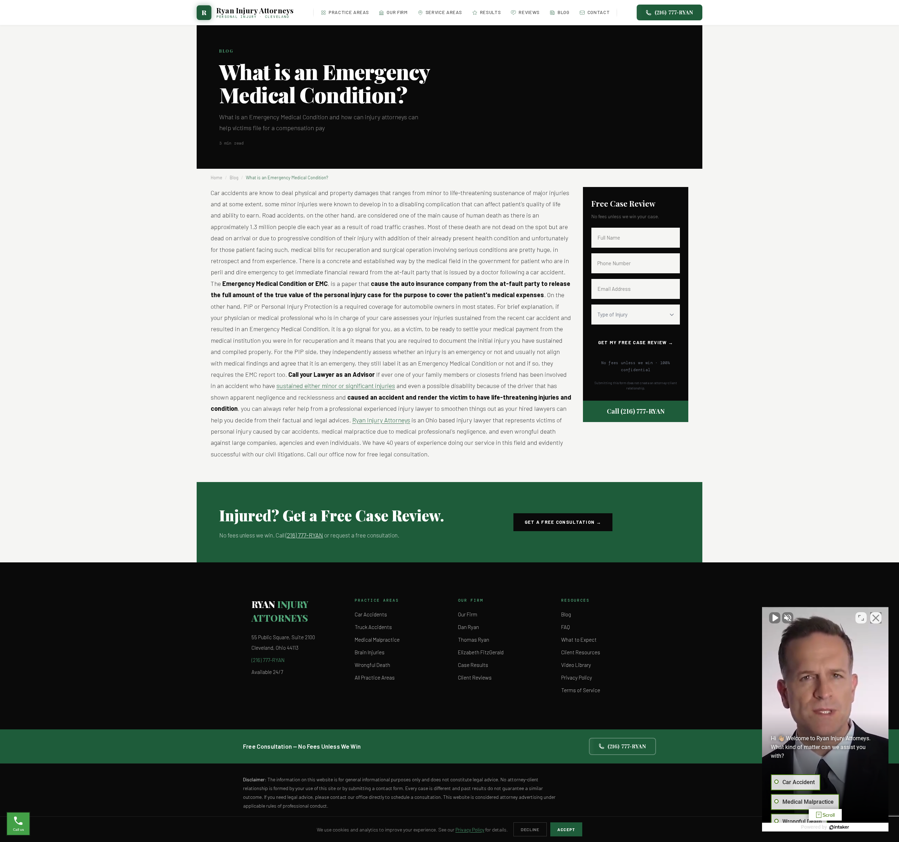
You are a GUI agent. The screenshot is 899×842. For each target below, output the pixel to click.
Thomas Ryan (473, 639)
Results (490, 12)
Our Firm (397, 12)
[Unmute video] (774, 617)
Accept (566, 829)
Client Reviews (475, 677)
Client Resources (580, 652)
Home (216, 177)
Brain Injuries (370, 652)
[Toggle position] (861, 617)
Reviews (529, 12)
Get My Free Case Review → (636, 342)
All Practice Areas (375, 677)
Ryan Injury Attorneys (381, 420)
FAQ (565, 627)
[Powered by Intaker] (839, 827)
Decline (530, 829)
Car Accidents (371, 614)
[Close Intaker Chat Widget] (875, 617)
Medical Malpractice (377, 639)
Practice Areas (349, 12)
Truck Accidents (373, 627)
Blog (564, 12)
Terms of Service (580, 690)
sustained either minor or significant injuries (335, 385)
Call (636, 411)
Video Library (576, 665)
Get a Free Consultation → (563, 522)
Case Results (473, 665)
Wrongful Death (372, 665)
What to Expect (579, 639)
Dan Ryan (468, 627)
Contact (599, 12)
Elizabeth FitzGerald (481, 652)
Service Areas (444, 12)
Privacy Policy (576, 677)
